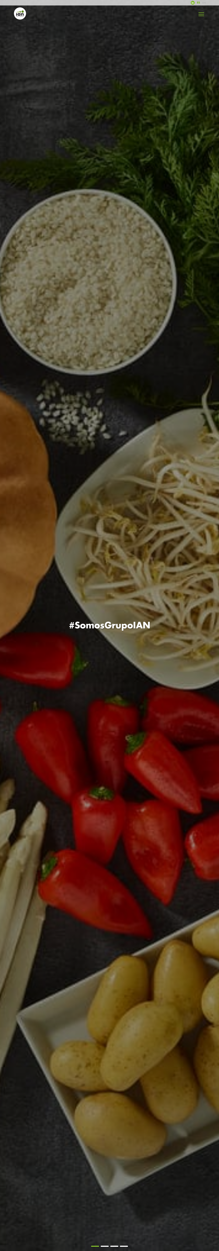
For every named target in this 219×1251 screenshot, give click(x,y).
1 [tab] (95, 1246)
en (204, 2)
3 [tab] (114, 1246)
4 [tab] (124, 1246)
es (198, 2)
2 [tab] (105, 1246)
